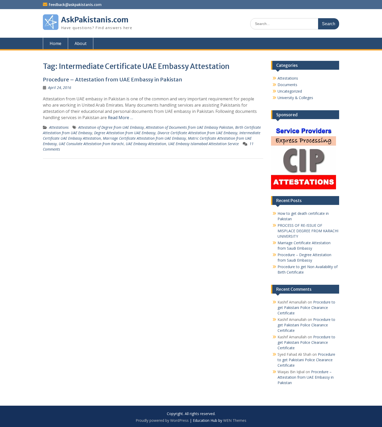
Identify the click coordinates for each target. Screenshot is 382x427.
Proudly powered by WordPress (162, 420)
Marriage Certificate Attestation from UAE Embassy (144, 138)
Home (55, 43)
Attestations (59, 127)
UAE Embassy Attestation (146, 143)
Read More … (120, 117)
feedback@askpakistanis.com (75, 4)
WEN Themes (234, 420)
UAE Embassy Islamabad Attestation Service (203, 143)
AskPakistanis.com (94, 19)
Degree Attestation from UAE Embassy (124, 132)
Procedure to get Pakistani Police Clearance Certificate (306, 307)
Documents (287, 84)
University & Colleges (295, 97)
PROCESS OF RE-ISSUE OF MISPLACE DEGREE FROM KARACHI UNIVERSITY (308, 231)
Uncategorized (290, 91)
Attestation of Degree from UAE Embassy (111, 127)
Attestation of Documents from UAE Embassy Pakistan (189, 127)
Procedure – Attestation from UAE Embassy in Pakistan (112, 79)
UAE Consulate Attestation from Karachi (91, 143)
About (81, 43)
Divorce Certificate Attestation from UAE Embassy (197, 132)
